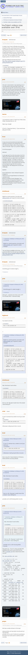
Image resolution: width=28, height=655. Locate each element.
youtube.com (9, 551)
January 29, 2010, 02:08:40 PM (8, 42)
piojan (4, 621)
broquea (4, 39)
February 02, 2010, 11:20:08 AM (8, 235)
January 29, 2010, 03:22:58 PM (8, 81)
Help (8, 651)
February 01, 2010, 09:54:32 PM (8, 116)
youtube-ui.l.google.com (16, 582)
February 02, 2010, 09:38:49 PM (8, 264)
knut (3, 137)
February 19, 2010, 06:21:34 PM (8, 317)
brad (3, 433)
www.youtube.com (6, 198)
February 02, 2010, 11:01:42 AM (8, 193)
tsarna (4, 114)
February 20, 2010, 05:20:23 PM (8, 467)
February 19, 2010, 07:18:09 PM (8, 382)
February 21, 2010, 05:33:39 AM (8, 623)
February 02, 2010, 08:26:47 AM (8, 139)
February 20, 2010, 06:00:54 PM (8, 508)
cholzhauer (5, 191)
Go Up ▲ (19, 651)
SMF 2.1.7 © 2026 (10, 653)
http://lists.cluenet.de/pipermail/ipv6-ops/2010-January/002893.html (13, 61)
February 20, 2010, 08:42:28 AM (8, 413)
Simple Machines (17, 653)
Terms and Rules (13, 651)
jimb (3, 79)
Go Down (3, 35)
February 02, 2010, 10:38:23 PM (8, 281)
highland (5, 315)
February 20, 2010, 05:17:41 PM (8, 435)
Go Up (2, 642)
